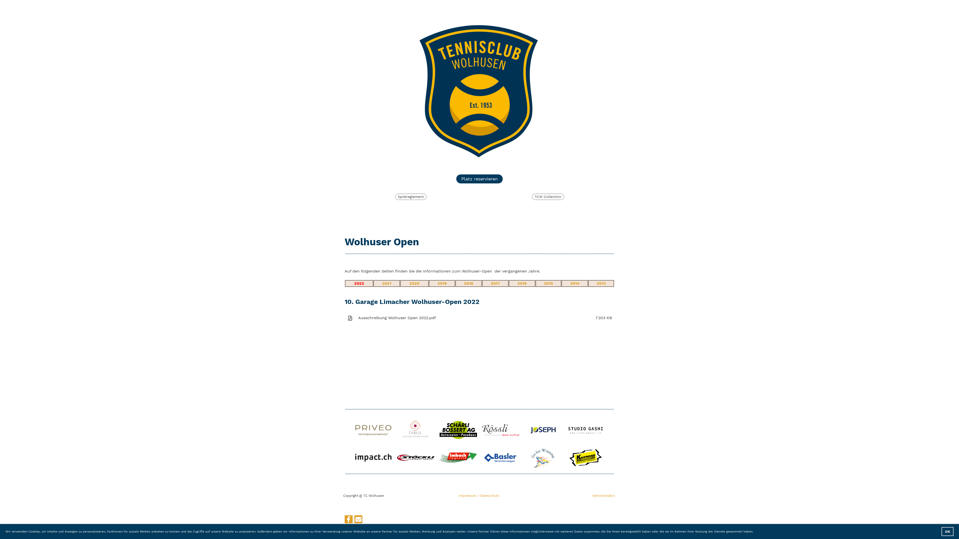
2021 (386, 283)
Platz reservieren (479, 178)
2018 (468, 283)
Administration (603, 496)
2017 (495, 283)
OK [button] (947, 532)
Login (572, 6)
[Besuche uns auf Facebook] (349, 520)
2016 (522, 283)
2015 (548, 283)
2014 (574, 283)
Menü (600, 6)
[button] (754, 532)
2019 (442, 283)
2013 (601, 283)
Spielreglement (411, 197)
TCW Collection (548, 197)
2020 (414, 283)
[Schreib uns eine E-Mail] (358, 520)
